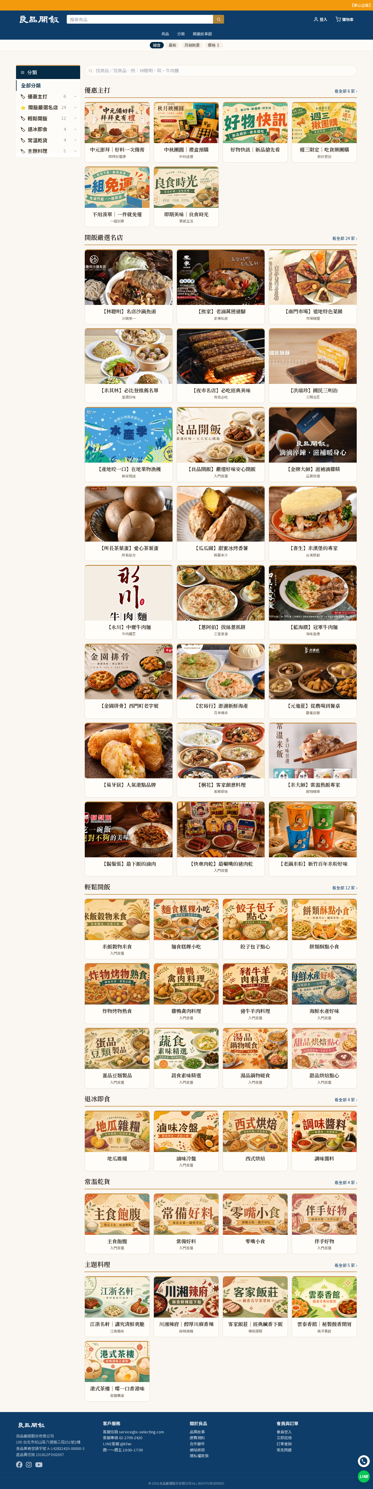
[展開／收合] (75, 96)
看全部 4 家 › (346, 1099)
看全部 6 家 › (346, 91)
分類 (181, 33)
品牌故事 (197, 1431)
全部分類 (31, 85)
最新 (172, 45)
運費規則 (197, 1437)
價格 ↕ (214, 45)
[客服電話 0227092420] (364, 1461)
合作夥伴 (197, 1443)
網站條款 (197, 1450)
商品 (165, 33)
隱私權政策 (199, 1455)
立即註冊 (284, 1437)
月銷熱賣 (192, 45)
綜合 (157, 45)
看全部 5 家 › (346, 1265)
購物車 (347, 19)
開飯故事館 (202, 33)
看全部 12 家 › (344, 888)
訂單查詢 (284, 1443)
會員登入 (284, 1431)
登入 (323, 19)
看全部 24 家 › (344, 238)
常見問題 (284, 1450)
